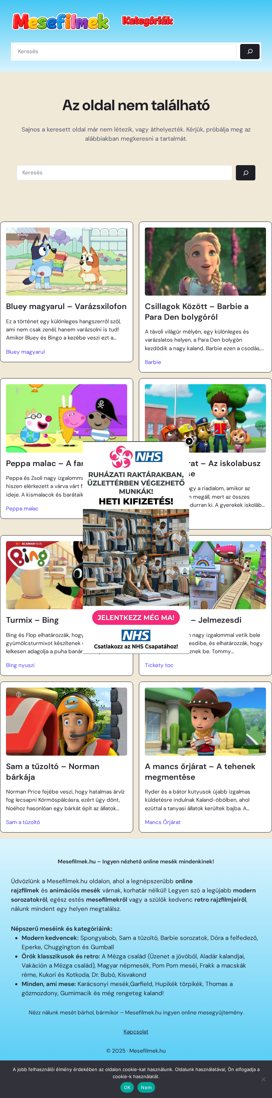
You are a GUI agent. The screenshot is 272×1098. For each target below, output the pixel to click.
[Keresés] (250, 51)
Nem (146, 1087)
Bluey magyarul (25, 351)
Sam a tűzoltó (23, 822)
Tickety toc (159, 665)
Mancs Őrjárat (163, 822)
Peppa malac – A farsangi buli (63, 463)
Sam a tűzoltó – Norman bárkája (53, 771)
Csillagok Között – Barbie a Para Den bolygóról (197, 311)
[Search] (245, 172)
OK (127, 1087)
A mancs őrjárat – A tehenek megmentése (200, 771)
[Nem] (263, 1079)
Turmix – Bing (32, 620)
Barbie (153, 362)
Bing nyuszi (20, 665)
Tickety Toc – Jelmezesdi (193, 620)
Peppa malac (22, 508)
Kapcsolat (136, 1031)
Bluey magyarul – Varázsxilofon (66, 306)
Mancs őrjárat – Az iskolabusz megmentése (203, 468)
